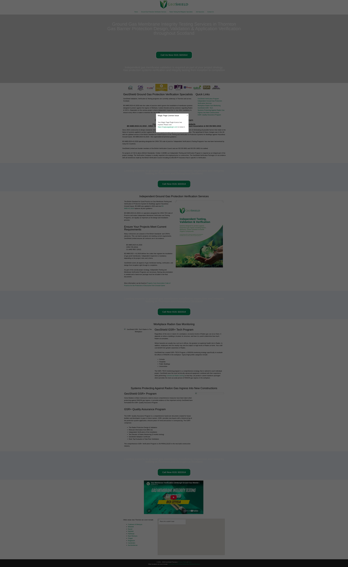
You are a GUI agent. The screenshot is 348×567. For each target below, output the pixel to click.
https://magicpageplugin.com (167, 127)
